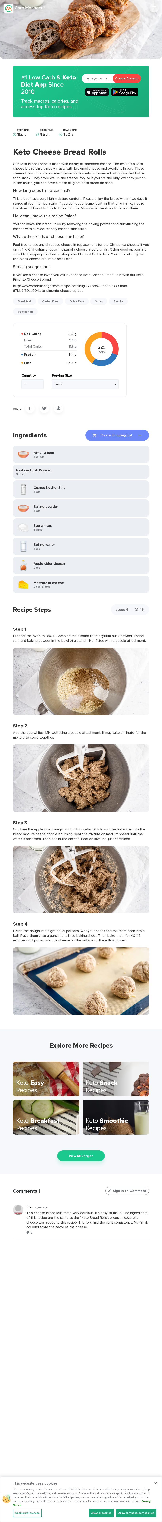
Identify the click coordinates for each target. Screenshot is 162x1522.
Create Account (127, 78)
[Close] (155, 1483)
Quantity (28, 375)
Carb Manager (24, 8)
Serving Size (62, 375)
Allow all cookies (101, 1513)
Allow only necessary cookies (136, 1513)
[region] (81, 1499)
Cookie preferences (27, 1513)
